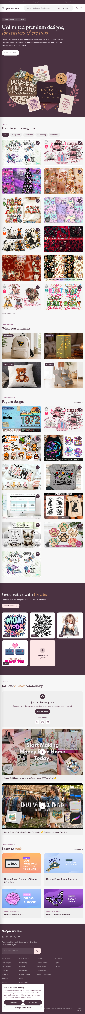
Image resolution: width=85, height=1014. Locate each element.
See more (75, 397)
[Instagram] (36, 712)
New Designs (6, 967)
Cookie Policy (41, 971)
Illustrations (54, 133)
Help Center (23, 982)
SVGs (5, 133)
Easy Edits (23, 971)
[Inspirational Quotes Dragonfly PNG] (21, 151)
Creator (22, 967)
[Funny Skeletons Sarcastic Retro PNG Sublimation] (62, 441)
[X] (15, 936)
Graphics (5, 975)
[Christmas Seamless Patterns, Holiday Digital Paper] (62, 264)
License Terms (42, 963)
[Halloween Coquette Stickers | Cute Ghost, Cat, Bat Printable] (21, 441)
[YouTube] (47, 712)
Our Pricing (23, 963)
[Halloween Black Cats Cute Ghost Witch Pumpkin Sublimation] (21, 236)
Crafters (5, 971)
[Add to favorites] (37, 142)
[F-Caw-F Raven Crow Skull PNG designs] (62, 498)
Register (57, 967)
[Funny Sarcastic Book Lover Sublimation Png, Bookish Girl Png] (21, 292)
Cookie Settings (78, 1009)
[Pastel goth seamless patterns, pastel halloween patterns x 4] (21, 179)
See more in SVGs (8, 309)
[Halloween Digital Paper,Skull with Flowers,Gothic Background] (62, 236)
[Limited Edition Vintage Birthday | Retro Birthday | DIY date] (21, 413)
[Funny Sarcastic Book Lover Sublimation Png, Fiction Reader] (62, 151)
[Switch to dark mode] (75, 8)
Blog (21, 978)
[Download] (32, 142)
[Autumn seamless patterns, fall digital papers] (21, 264)
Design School (24, 975)
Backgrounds (16, 133)
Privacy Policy (41, 967)
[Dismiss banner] (80, 2)
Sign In (57, 963)
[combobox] (41, 8)
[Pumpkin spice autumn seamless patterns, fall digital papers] (62, 179)
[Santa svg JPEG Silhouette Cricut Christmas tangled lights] (62, 470)
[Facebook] (42, 712)
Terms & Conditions (44, 975)
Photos (4, 982)
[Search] (57, 8)
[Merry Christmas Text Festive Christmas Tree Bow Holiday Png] (62, 292)
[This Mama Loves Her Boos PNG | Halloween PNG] (21, 470)
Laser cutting (41, 133)
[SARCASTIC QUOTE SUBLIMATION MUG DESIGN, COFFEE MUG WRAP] (21, 526)
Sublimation (29, 133)
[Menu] (80, 8)
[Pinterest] (11, 936)
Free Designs (6, 963)
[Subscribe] (37, 951)
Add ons (5, 978)
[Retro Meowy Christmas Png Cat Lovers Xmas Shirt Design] (21, 207)
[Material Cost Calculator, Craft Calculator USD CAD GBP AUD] (21, 498)
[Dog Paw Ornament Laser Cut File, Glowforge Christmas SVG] (62, 526)
